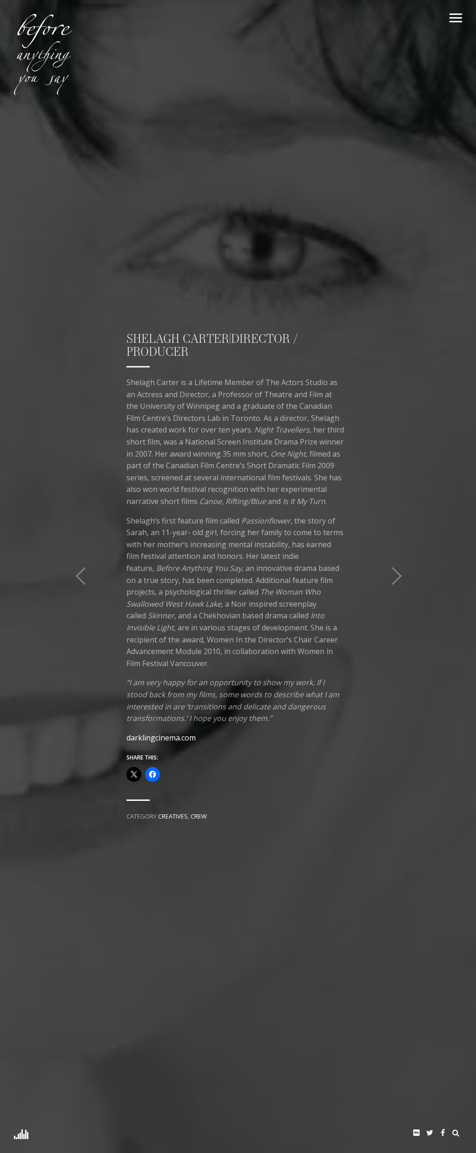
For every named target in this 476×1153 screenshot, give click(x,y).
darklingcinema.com (161, 738)
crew (199, 816)
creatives (173, 816)
